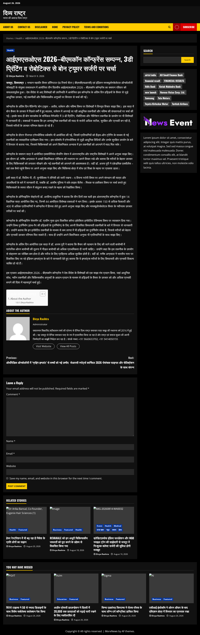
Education (62, 599)
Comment (13, 394)
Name (10, 441)
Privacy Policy (70, 27)
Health (10, 50)
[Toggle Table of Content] (41, 294)
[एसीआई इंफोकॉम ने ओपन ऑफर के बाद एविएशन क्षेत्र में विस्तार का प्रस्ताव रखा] (171, 588)
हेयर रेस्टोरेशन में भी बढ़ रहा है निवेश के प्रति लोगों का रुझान (25, 540)
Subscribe (189, 27)
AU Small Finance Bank (171, 75)
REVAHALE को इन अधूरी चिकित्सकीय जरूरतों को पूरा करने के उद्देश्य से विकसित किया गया (69, 542)
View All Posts (68, 346)
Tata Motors (164, 98)
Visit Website (43, 346)
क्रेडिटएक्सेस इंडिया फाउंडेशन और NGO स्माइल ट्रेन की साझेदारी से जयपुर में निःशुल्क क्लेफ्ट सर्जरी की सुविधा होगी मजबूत (114, 544)
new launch (150, 92)
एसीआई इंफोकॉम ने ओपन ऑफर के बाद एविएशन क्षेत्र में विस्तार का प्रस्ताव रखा (169, 609)
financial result (152, 81)
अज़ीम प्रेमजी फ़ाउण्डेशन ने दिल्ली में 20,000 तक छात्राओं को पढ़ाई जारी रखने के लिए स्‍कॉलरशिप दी (75, 611)
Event (99, 526)
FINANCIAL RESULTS (174, 81)
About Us (8, 27)
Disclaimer (41, 27)
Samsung (149, 98)
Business (57, 529)
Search (148, 51)
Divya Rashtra (16, 76)
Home (55, 27)
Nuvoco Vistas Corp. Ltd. (172, 92)
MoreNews (111, 631)
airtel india (150, 75)
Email (10, 453)
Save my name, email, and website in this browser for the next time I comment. (56, 478)
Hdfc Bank (150, 87)
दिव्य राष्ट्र (14, 12)
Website (11, 466)
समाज (114, 529)
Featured (23, 529)
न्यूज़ (107, 529)
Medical (117, 526)
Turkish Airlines (180, 104)
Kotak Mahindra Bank (170, 87)
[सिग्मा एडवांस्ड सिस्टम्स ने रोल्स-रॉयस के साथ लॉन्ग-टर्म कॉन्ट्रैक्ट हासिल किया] (124, 588)
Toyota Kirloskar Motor (156, 104)
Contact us (24, 27)
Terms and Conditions (96, 27)
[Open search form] (169, 27)
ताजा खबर (100, 529)
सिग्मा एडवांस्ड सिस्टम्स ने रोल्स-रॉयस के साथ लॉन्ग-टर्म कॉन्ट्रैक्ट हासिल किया (122, 609)
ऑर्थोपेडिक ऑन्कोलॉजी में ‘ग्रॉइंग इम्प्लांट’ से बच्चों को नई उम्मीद (37, 360)
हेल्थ (120, 529)
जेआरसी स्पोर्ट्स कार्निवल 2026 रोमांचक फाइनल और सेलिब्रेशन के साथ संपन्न (102, 362)
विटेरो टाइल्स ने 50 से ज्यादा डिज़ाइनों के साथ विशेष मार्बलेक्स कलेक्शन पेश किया (26, 609)
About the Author (20, 298)
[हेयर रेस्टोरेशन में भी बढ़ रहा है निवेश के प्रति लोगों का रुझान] (26, 520)
